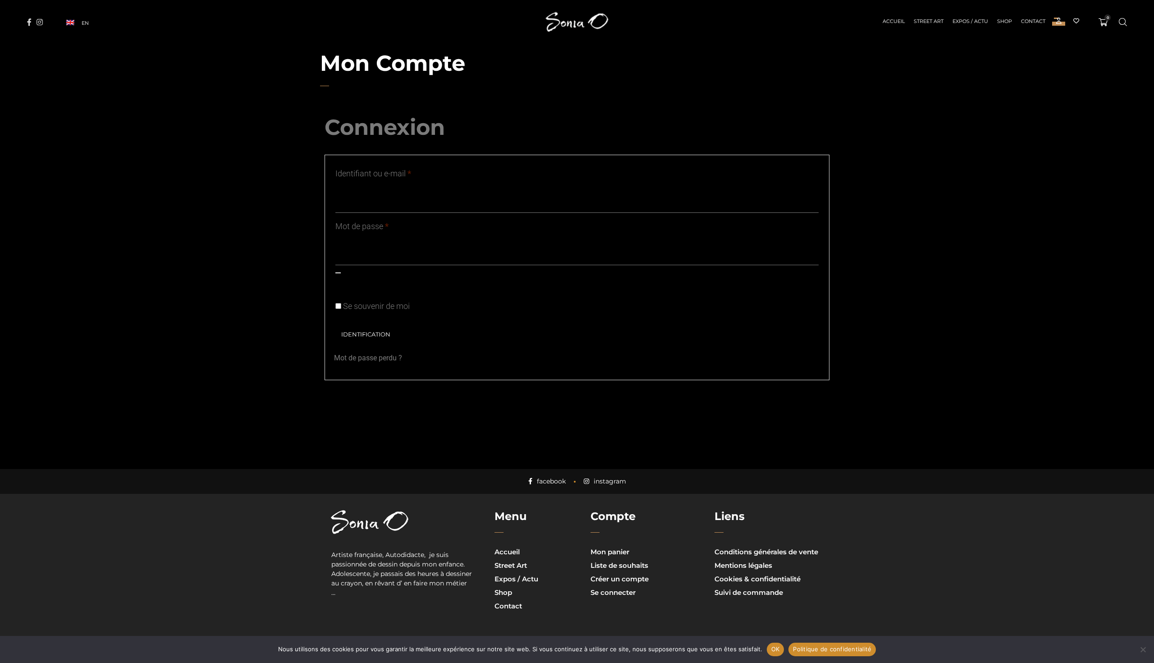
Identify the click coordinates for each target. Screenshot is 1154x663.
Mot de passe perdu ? (368, 358)
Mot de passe (380, 224)
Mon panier (610, 552)
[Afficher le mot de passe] (338, 272)
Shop (503, 592)
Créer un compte (620, 579)
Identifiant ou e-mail (392, 172)
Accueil (507, 552)
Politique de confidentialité (832, 649)
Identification (365, 334)
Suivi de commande (748, 592)
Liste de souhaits (619, 565)
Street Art (511, 565)
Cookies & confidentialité (757, 579)
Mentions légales (743, 565)
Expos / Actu (516, 579)
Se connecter (613, 592)
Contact (508, 606)
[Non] (1142, 649)
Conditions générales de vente (766, 552)
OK (775, 649)
